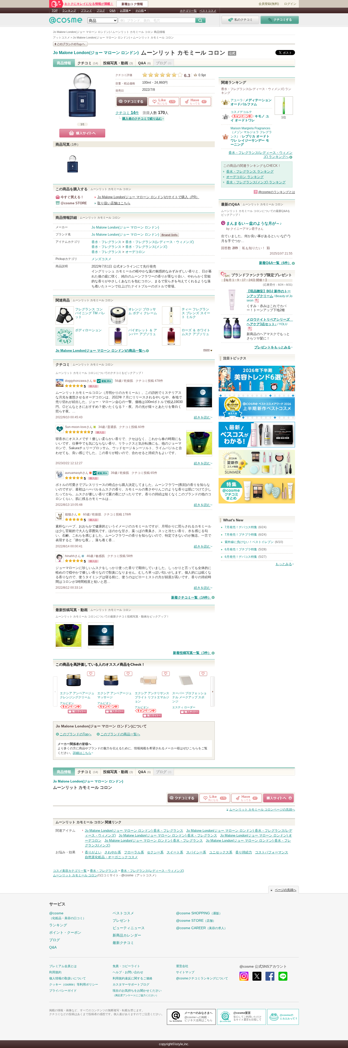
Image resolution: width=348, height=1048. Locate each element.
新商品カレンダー (127, 935)
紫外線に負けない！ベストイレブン (249, 542)
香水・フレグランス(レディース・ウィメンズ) (159, 242)
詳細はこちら (82, 753)
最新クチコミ (123, 943)
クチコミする (132, 101)
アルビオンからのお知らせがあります (71, 706)
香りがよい (93, 852)
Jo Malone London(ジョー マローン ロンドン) (96, 52)
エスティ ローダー (183, 707)
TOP (55, 10)
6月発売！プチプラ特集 (241, 549)
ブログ (101, 10)
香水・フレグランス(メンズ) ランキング (256, 182)
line (282, 976)
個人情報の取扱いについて (67, 978)
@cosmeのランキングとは (276, 192)
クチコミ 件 (127, 113)
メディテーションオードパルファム (251, 102)
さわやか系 (112, 852)
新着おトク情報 (132, 4)
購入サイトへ (82, 133)
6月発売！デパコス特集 (241, 557)
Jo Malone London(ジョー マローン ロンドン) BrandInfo (171, 235)
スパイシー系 (196, 852)
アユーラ (237, 100)
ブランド (86, 10)
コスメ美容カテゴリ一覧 (70, 871)
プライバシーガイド (63, 990)
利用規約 (55, 972)
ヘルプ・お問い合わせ (128, 972)
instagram (243, 976)
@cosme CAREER (201, 928)
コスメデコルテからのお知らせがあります (241, 116)
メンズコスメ (101, 259)
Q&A (112, 10)
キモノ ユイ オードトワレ (250, 118)
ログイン (290, 4)
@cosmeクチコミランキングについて (202, 978)
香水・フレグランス (106, 242)
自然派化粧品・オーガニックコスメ (111, 857)
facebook (269, 976)
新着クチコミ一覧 (191, 597)
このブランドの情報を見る (70, 44)
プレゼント (121, 920)
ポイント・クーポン (65, 932)
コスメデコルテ (241, 112)
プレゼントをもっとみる (272, 347)
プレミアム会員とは (63, 966)
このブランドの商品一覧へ (120, 734)
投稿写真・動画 (118, 63)
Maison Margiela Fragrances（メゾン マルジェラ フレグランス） (251, 132)
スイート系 (175, 852)
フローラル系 (134, 852)
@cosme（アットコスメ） (139, 875)
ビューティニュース (129, 928)
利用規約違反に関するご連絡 (132, 978)
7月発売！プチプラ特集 (241, 534)
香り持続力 (243, 852)
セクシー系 (155, 852)
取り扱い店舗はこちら (113, 203)
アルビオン (67, 703)
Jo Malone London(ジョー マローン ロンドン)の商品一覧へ (100, 350)
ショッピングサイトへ (77, 711)
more (206, 349)
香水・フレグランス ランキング (250, 171)
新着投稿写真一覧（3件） (192, 653)
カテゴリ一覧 (188, 10)
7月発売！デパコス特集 (241, 527)
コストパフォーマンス (271, 852)
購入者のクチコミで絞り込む (142, 118)
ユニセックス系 (220, 852)
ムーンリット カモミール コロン (183, 52)
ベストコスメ (207, 10)
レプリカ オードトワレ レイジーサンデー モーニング (250, 140)
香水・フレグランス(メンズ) (146, 247)
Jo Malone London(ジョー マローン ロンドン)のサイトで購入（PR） (148, 197)
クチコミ (87, 63)
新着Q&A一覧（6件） (275, 263)
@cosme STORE (196, 920)
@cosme (67, 915)
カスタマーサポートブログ (131, 984)
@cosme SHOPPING (199, 913)
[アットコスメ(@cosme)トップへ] (65, 21)
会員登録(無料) (269, 4)
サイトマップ (185, 972)
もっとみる (283, 564)
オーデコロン (135, 252)
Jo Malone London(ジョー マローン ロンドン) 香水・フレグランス (134, 830)
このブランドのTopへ (75, 734)
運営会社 (182, 966)
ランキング (69, 10)
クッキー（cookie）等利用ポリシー (73, 984)
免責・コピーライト (126, 966)
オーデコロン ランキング (245, 177)
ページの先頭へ (262, 809)
